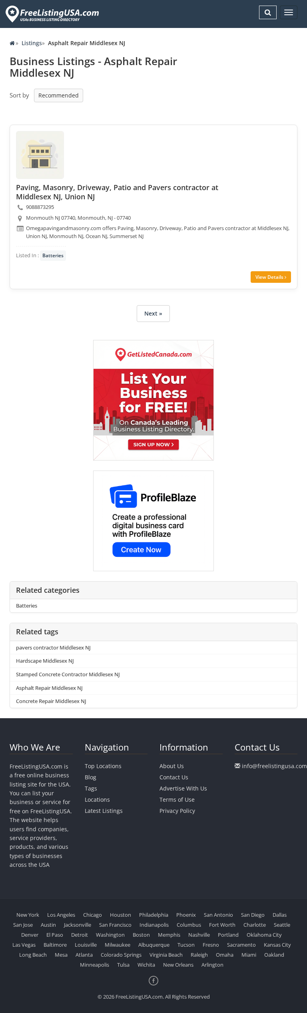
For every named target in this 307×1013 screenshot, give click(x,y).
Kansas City (277, 944)
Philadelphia (153, 914)
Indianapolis (154, 924)
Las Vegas (24, 944)
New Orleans (178, 964)
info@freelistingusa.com (274, 766)
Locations (97, 799)
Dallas (280, 914)
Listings (32, 43)
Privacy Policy (177, 810)
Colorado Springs (121, 954)
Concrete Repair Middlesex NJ (51, 701)
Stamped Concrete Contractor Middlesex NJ (68, 674)
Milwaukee (117, 944)
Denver (29, 934)
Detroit (79, 934)
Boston (141, 934)
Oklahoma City (264, 934)
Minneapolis (94, 964)
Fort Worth (222, 924)
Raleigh (199, 954)
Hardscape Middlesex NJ (45, 660)
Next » (153, 313)
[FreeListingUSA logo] (51, 13)
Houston (120, 914)
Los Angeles (61, 914)
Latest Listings (104, 810)
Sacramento (241, 944)
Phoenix (186, 914)
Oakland (274, 954)
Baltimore (55, 944)
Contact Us (173, 777)
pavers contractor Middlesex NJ (53, 647)
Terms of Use (177, 799)
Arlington (212, 964)
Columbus (189, 924)
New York (27, 914)
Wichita (146, 964)
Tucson (186, 944)
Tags (91, 788)
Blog (90, 777)
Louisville (86, 944)
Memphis (169, 934)
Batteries (53, 255)
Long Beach (33, 954)
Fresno (211, 944)
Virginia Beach (166, 954)
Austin (48, 924)
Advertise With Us (183, 788)
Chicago (92, 914)
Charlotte (254, 924)
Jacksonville (77, 924)
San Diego (253, 914)
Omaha (224, 954)
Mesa (61, 954)
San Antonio (218, 914)
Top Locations (103, 766)
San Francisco (115, 924)
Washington (110, 934)
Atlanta (84, 954)
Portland (228, 934)
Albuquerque (153, 944)
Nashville (199, 934)
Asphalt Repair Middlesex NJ (49, 687)
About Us (171, 766)
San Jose (23, 924)
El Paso (54, 934)
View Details (270, 277)
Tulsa (123, 964)
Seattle (282, 924)
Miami (248, 954)
